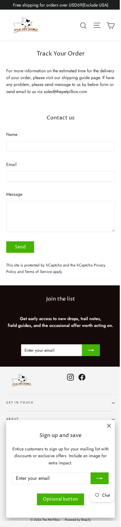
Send (20, 247)
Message (14, 194)
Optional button (60, 499)
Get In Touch (20, 403)
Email (11, 164)
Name (11, 134)
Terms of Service (38, 272)
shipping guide (76, 77)
